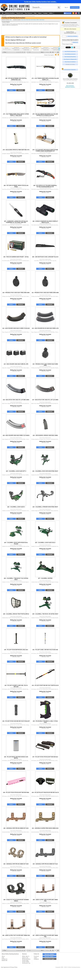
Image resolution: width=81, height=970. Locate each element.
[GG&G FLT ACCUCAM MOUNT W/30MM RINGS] (16, 888)
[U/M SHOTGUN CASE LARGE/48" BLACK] (45, 245)
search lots (19, 13)
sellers (51, 13)
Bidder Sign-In (25, 956)
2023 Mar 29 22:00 (55, 48)
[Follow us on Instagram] (76, 13)
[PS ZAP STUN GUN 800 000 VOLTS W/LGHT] (16, 709)
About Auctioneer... (70, 85)
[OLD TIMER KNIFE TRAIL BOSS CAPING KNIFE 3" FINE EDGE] (16, 102)
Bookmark (20, 90)
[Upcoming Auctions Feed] (73, 13)
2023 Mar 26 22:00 (26, 48)
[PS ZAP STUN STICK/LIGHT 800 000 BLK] (45, 745)
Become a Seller (49, 956)
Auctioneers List (26, 963)
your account (28, 13)
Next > (42, 52)
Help (3, 957)
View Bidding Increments (70, 54)
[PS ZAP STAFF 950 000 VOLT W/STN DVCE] (45, 674)
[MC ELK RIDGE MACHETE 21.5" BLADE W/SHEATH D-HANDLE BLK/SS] (45, 102)
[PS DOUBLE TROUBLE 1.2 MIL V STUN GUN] (45, 709)
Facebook (36, 956)
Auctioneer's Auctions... (70, 87)
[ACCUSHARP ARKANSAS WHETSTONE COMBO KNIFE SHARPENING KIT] (45, 138)
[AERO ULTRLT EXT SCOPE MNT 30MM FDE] (16, 924)
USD (10, 19)
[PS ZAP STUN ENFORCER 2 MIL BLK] (16, 638)
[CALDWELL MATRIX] (45, 567)
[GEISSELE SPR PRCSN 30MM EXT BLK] (45, 852)
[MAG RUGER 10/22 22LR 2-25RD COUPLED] (16, 317)
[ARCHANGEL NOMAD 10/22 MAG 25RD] (45, 424)
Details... (11, 90)
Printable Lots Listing (70, 64)
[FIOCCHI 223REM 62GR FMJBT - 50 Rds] (16, 245)
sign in (66, 7)
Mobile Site (4, 960)
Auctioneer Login (49, 959)
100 (58, 52)
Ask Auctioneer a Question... (70, 69)
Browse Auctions (26, 959)
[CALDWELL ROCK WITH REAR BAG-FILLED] (16, 531)
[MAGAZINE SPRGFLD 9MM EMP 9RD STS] (16, 138)
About (3, 956)
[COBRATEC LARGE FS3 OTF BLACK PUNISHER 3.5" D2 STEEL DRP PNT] (16, 210)
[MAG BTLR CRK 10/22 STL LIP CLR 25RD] (45, 388)
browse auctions (10, 13)
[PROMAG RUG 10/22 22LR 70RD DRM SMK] (16, 281)
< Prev (4, 52)
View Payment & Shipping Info (70, 59)
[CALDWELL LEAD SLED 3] (16, 495)
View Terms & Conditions (70, 61)
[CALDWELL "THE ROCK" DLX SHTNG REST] (16, 567)
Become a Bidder (49, 954)
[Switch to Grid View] (56, 55)
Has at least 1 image (68, 44)
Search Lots (25, 957)
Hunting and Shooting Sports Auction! (28, 15)
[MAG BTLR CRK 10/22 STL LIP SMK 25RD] (16, 388)
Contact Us (4, 959)
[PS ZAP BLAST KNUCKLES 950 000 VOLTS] (45, 781)
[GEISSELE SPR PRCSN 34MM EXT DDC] (16, 852)
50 (55, 52)
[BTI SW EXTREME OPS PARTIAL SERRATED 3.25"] (16, 67)
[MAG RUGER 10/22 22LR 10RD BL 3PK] (16, 352)
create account (75, 7)
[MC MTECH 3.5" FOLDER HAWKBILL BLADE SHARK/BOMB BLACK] (45, 174)
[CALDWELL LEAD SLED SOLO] (45, 531)
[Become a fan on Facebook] (79, 13)
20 (52, 52)
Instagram (36, 959)
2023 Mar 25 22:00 (16, 48)
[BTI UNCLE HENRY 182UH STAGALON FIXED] (16, 174)
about (39, 13)
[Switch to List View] (58, 55)
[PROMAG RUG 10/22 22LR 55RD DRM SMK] (45, 281)
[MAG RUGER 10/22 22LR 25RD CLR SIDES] (16, 424)
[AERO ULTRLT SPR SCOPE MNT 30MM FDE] (45, 888)
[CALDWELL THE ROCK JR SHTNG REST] (45, 602)
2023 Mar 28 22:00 (45, 48)
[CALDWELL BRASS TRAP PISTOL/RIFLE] (16, 602)
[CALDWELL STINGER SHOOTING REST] (45, 495)
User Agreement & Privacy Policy (9, 967)
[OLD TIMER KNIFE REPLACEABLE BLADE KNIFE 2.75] (45, 67)
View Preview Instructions (70, 51)
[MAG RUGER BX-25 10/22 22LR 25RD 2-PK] (45, 317)
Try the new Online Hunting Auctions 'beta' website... (40, 1)
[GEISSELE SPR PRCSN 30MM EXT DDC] (16, 817)
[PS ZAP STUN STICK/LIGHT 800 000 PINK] (16, 781)
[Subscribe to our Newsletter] (68, 13)
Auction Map (25, 960)
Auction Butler (25, 961)
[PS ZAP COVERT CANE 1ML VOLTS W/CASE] (16, 674)
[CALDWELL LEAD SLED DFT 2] (16, 459)
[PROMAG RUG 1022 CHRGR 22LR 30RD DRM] (45, 352)
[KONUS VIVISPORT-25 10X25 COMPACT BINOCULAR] (45, 210)
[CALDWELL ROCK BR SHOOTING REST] (45, 459)
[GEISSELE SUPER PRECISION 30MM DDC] (45, 817)
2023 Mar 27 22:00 (36, 48)
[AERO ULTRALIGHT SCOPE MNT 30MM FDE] (45, 924)
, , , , (32, 19)
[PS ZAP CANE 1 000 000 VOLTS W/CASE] (45, 638)
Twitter (35, 957)
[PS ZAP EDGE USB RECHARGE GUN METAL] (16, 745)
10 (50, 52)
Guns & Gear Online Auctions (70, 79)
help (35, 13)
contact (45, 13)
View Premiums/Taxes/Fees (70, 56)
